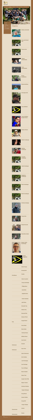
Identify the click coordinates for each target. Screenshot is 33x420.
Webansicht (27, 417)
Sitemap (9, 416)
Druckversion (6, 416)
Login (28, 416)
